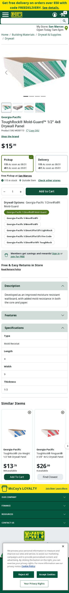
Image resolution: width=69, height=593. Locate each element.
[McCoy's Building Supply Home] (16, 15)
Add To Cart (17, 477)
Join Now (50, 488)
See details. (50, 8)
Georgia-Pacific (11, 117)
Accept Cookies (47, 574)
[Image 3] (37, 96)
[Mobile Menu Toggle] (5, 14)
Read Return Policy (11, 269)
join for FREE (18, 256)
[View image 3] (29, 108)
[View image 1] (6, 108)
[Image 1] (25, 96)
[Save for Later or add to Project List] (29, 412)
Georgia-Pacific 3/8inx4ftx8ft (22, 224)
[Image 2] (31, 96)
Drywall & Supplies (49, 34)
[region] (35, 566)
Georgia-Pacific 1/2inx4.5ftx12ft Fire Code (29, 236)
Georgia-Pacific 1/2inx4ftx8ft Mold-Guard (26, 212)
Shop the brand (10, 136)
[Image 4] (43, 96)
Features (11, 315)
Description (12, 286)
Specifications (14, 328)
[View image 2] (17, 108)
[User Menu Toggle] (54, 14)
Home (4, 34)
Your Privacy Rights (34, 583)
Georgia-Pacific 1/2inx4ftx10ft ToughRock (29, 242)
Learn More (61, 488)
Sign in (56, 253)
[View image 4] (40, 108)
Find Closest (50, 477)
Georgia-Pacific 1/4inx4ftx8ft (22, 218)
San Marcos (56, 26)
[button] (17, 163)
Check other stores (49, 180)
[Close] (63, 546)
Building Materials (23, 34)
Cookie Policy (28, 566)
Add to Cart (46, 191)
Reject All (23, 574)
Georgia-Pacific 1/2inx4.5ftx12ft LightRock (29, 230)
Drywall (9, 38)
